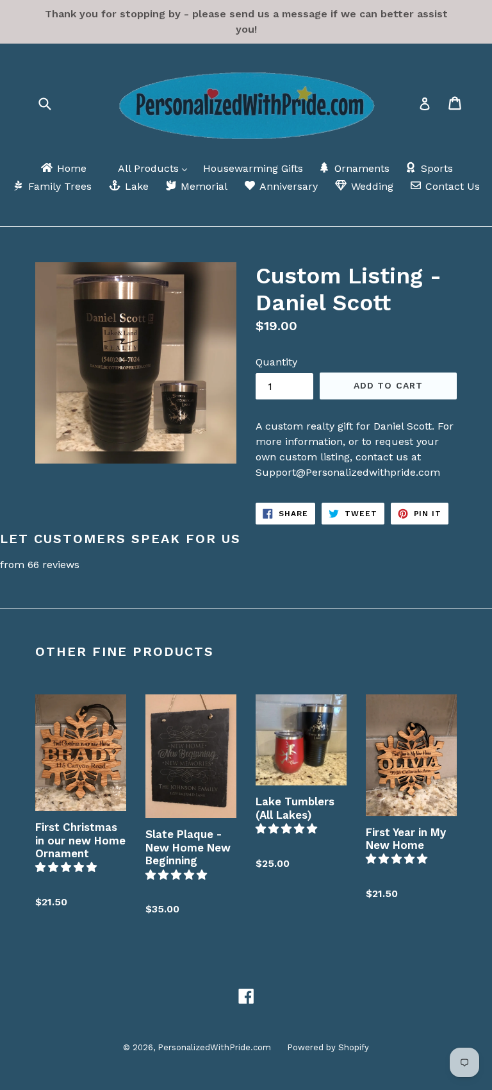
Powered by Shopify (328, 1047)
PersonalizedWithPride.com (214, 1047)
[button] (67, 867)
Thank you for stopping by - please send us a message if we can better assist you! (246, 21)
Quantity (276, 362)
